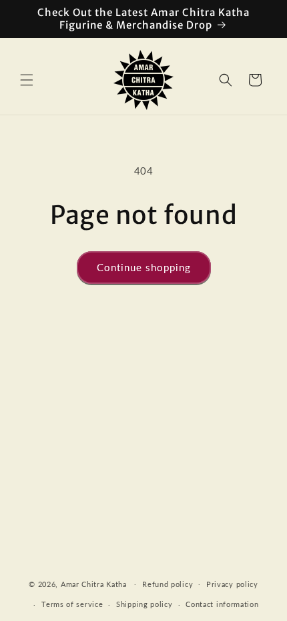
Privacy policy (232, 584)
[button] (26, 80)
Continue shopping (144, 267)
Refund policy (167, 584)
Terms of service (72, 604)
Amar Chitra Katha (94, 583)
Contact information (222, 604)
